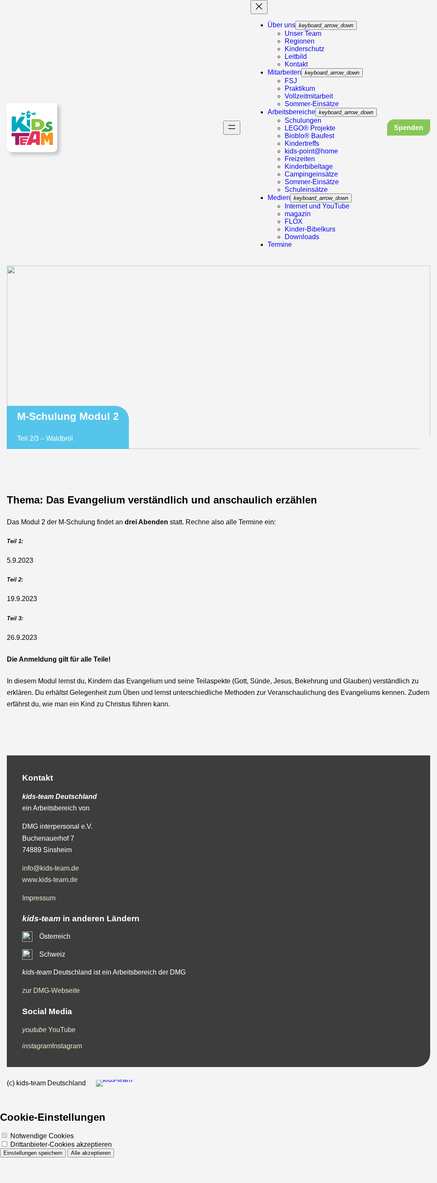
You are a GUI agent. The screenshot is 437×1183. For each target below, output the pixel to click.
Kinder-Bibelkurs (310, 229)
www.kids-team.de (50, 879)
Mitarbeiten (284, 72)
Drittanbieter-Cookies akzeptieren (60, 1144)
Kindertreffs (302, 143)
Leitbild (296, 56)
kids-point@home (311, 151)
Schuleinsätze (306, 189)
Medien (279, 197)
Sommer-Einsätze (312, 103)
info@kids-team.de (50, 868)
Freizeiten (300, 158)
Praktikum (300, 88)
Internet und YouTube (317, 206)
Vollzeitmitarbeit (309, 96)
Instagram (52, 1046)
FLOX (294, 221)
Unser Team (303, 33)
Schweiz (52, 954)
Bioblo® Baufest (309, 135)
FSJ (291, 80)
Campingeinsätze (311, 174)
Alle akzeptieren (91, 1153)
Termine (280, 244)
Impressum (38, 898)
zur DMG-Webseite (51, 990)
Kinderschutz (304, 48)
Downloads (302, 236)
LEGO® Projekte (310, 128)
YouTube (49, 1029)
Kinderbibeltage (309, 166)
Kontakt (296, 64)
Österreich (54, 936)
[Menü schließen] (259, 7)
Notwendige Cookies (41, 1136)
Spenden (408, 127)
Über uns (281, 25)
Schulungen (303, 120)
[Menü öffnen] (231, 128)
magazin (298, 213)
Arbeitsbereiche (291, 112)
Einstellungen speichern (32, 1153)
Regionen (300, 41)
